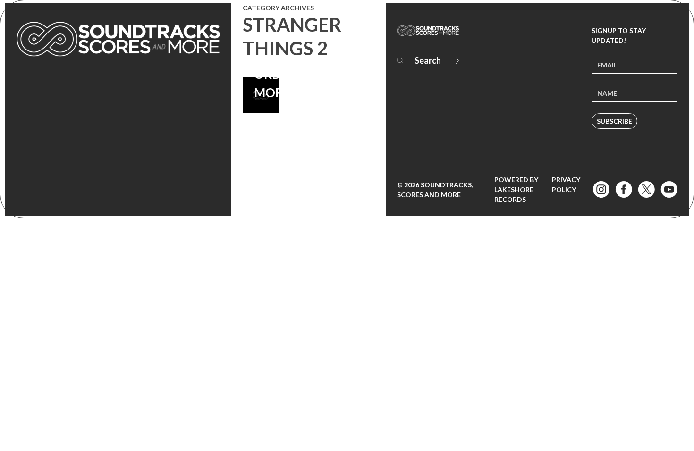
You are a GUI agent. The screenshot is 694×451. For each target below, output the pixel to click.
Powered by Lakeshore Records (516, 189)
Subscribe (614, 121)
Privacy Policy (566, 184)
